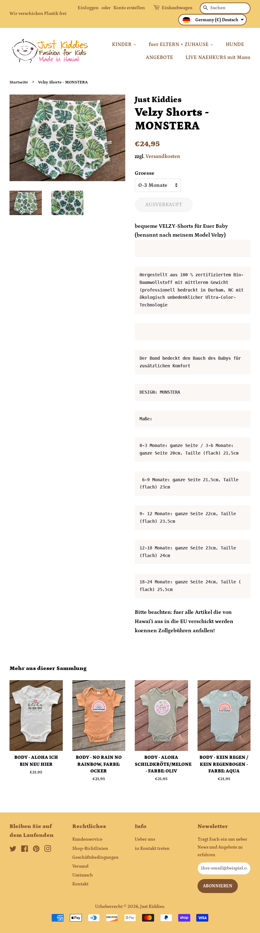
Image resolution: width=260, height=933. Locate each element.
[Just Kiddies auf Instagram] (47, 850)
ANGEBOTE (159, 57)
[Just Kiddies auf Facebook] (24, 850)
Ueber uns (145, 839)
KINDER (122, 44)
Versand (80, 866)
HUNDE (235, 44)
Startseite (19, 82)
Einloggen (88, 7)
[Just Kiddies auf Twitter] (13, 850)
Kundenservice (87, 839)
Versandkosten (163, 156)
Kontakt (80, 884)
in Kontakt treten (152, 848)
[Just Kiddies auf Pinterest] (36, 850)
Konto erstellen (129, 7)
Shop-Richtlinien (90, 848)
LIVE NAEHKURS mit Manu (217, 57)
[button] (212, 19)
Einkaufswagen (177, 7)
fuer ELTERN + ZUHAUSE (179, 44)
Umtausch (82, 875)
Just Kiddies (152, 906)
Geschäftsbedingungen (95, 857)
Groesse (144, 173)
